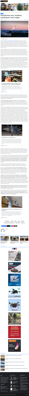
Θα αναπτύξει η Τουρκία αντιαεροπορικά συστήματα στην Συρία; (13, 355)
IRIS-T (16, 221)
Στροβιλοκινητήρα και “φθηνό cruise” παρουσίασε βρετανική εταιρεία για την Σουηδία (16, 368)
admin (2, 19)
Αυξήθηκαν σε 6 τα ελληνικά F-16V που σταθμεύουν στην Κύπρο (13, 358)
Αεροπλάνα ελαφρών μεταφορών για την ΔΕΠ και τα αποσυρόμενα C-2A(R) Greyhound (14, 242)
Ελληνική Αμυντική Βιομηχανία (9, 222)
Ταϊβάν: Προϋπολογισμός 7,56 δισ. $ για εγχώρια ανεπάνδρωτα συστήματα (24, 383)
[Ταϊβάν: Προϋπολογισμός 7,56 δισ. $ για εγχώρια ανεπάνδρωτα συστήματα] (3, 363)
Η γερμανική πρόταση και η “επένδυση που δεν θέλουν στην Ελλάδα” (24, 242)
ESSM (12, 221)
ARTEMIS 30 (7, 221)
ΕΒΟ (19, 221)
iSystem (15, 394)
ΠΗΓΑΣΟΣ (23, 222)
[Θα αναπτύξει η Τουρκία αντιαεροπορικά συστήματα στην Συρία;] (3, 356)
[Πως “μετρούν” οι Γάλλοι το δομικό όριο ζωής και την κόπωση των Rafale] (5, 238)
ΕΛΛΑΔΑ (2, 13)
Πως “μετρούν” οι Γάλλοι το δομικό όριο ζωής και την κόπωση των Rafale (4, 242)
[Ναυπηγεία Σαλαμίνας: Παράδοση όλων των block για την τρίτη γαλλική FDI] (3, 366)
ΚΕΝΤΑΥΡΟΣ (18, 222)
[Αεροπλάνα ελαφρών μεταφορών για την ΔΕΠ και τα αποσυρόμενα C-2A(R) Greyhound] (14, 238)
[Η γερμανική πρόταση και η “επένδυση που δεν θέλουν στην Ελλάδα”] (24, 238)
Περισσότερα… (4, 382)
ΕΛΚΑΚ (23, 221)
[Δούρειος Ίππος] (4, 1)
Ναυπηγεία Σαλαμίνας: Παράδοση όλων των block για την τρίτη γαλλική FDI (14, 365)
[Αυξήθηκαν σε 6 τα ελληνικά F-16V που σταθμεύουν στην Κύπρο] (3, 359)
